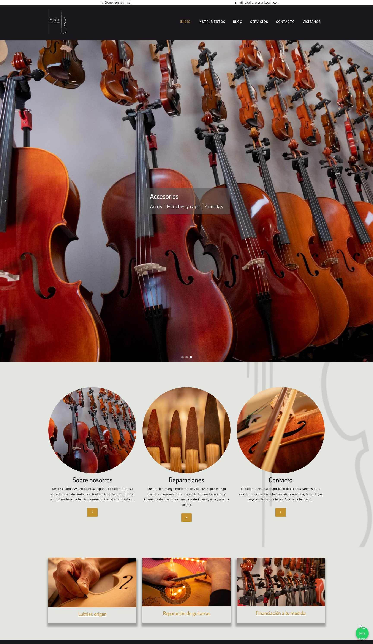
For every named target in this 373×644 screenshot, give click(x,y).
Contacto (285, 21)
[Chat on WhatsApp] (362, 633)
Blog (237, 21)
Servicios (259, 21)
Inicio (185, 21)
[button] (182, 357)
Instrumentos (211, 21)
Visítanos (312, 21)
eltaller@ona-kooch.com (262, 2)
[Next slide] (367, 201)
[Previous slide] (5, 201)
